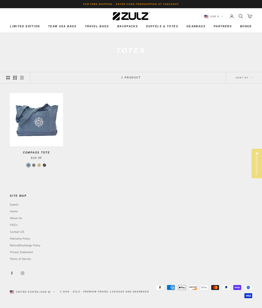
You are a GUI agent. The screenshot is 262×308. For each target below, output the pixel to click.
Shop (25, 38)
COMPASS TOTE (36, 152)
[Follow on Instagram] (22, 273)
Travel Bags (97, 26)
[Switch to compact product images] (22, 77)
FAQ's (14, 225)
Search (14, 205)
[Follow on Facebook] (12, 273)
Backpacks (127, 26)
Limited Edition (25, 26)
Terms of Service (20, 259)
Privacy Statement (21, 252)
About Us (16, 218)
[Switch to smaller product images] (15, 77)
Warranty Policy (20, 239)
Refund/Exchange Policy (25, 245)
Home (14, 38)
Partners (223, 26)
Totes (37, 38)
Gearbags (196, 26)
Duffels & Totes (162, 26)
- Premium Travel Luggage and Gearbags (115, 291)
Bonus (246, 26)
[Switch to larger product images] (8, 77)
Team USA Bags (62, 26)
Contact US (17, 232)
